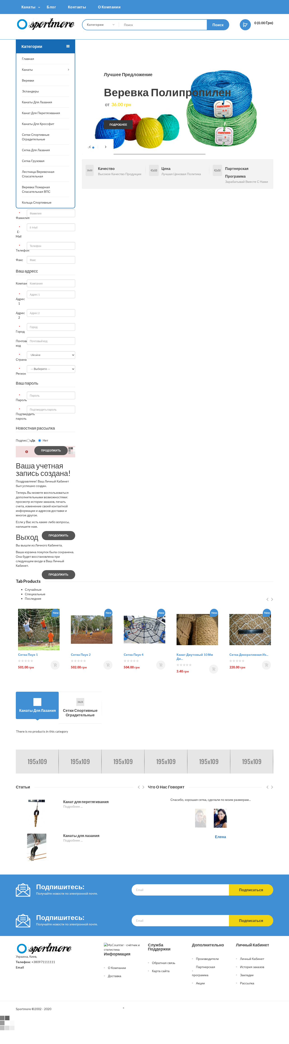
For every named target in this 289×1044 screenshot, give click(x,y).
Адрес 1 (19, 301)
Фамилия (19, 218)
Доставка (114, 976)
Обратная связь (163, 963)
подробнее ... (73, 806)
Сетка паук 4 (133, 654)
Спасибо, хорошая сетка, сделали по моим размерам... (210, 800)
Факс (19, 260)
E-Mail (18, 234)
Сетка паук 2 (81, 654)
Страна (19, 359)
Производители (207, 959)
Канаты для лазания (81, 835)
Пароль (19, 400)
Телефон (19, 250)
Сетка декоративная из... (248, 654)
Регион (19, 373)
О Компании (117, 968)
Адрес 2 (19, 315)
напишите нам (26, 526)
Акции (200, 983)
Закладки (247, 975)
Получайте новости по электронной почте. (67, 893)
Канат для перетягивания (86, 801)
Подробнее (118, 124)
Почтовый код (19, 343)
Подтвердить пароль (19, 416)
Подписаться (19, 440)
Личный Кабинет (252, 959)
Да (33, 440)
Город (19, 331)
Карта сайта (161, 971)
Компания (19, 283)
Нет (45, 440)
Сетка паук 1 (28, 654)
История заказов (252, 967)
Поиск (218, 25)
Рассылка (247, 983)
